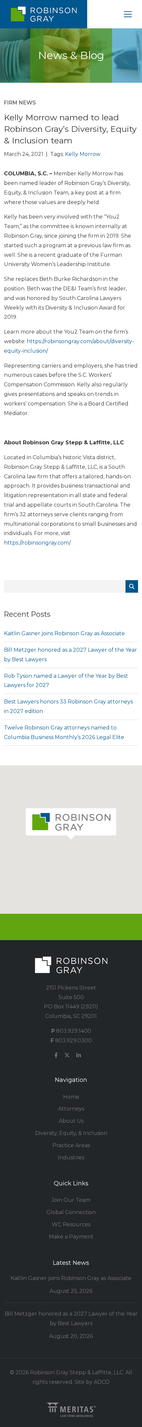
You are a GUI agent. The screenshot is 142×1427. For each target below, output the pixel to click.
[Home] (43, 14)
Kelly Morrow (82, 154)
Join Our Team (71, 1200)
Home (71, 1097)
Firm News (20, 103)
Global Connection (71, 1212)
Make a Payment (71, 1237)
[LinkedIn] (78, 1055)
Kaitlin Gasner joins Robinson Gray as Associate (64, 633)
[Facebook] (56, 1055)
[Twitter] (67, 1055)
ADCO (102, 1382)
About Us (71, 1121)
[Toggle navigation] (128, 14)
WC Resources (71, 1224)
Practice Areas (71, 1145)
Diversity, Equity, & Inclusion (71, 1133)
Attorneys (71, 1109)
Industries (71, 1157)
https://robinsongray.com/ (37, 543)
